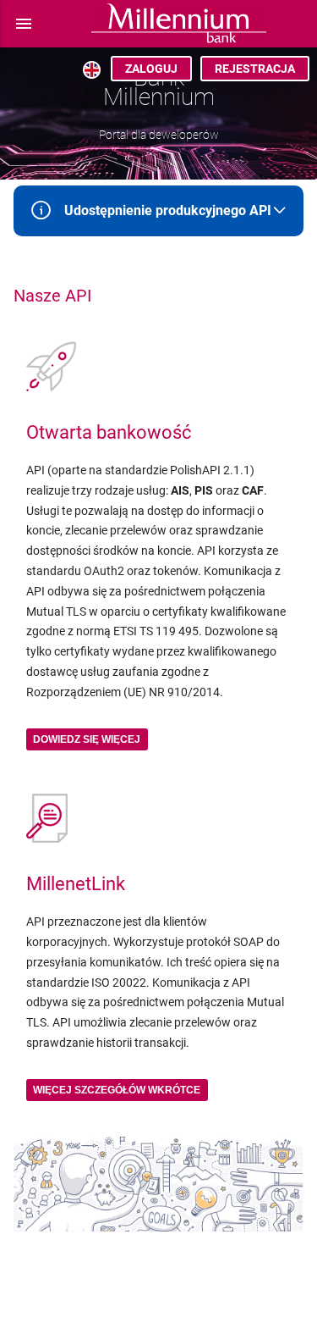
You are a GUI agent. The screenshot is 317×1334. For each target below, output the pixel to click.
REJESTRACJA (255, 68)
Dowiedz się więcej (86, 739)
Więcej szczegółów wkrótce (116, 1090)
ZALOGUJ (151, 68)
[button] (23, 23)
